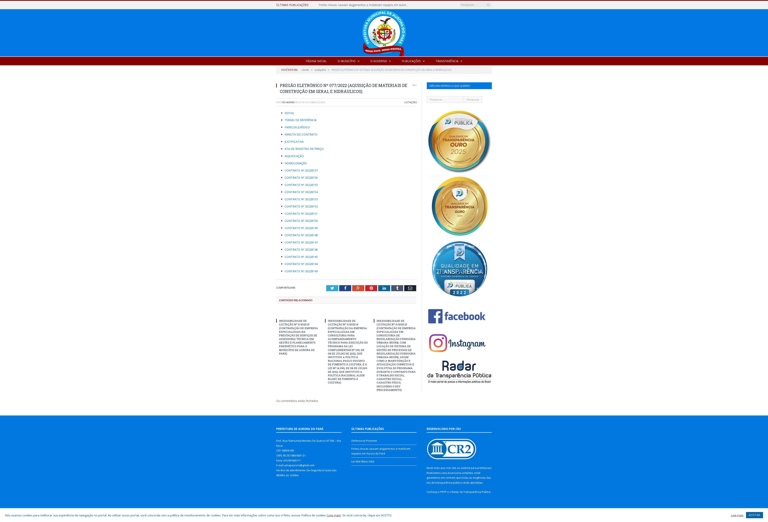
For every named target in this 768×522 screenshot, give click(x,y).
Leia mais (334, 515)
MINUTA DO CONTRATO (301, 134)
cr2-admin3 (288, 102)
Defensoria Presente (364, 440)
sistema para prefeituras (476, 468)
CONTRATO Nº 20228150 (301, 221)
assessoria (454, 473)
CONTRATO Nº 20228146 (301, 249)
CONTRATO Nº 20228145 (301, 257)
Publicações (411, 61)
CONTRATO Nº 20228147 (301, 242)
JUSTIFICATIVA (294, 141)
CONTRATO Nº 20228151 (301, 213)
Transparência (447, 61)
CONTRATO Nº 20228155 (301, 185)
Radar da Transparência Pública (471, 492)
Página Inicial (316, 61)
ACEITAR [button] (754, 515)
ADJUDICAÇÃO (294, 156)
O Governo (378, 61)
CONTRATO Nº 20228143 (301, 271)
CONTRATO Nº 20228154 (301, 192)
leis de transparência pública (444, 482)
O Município (347, 61)
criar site (451, 468)
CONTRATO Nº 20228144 (301, 264)
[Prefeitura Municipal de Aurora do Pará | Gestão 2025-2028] (384, 32)
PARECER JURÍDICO (297, 127)
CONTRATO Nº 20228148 (301, 235)
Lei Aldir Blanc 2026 (362, 461)
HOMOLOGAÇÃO (296, 163)
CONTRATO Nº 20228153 (301, 199)
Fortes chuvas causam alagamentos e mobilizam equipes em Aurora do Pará (365, 5)
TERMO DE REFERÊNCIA (301, 120)
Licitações (410, 102)
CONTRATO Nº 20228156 (301, 177)
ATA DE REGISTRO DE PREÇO (304, 149)
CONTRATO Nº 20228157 (301, 170)
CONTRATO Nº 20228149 (301, 228)
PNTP (443, 492)
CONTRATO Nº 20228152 (301, 206)
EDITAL (289, 113)
